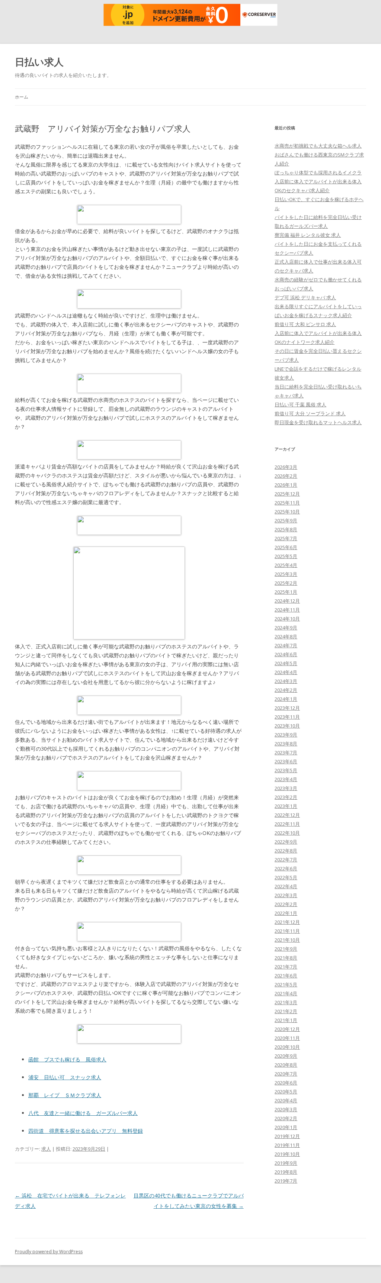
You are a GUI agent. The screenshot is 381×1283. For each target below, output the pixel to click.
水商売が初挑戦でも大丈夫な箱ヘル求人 (318, 145)
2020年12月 (287, 1029)
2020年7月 (286, 1073)
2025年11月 (287, 502)
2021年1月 (286, 1020)
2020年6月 (286, 1082)
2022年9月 (286, 841)
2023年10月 (287, 725)
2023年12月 (287, 708)
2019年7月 (286, 1180)
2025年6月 (286, 547)
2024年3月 (286, 681)
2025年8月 (286, 529)
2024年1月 (286, 699)
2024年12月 (287, 600)
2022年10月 (287, 832)
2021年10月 (287, 940)
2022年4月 (286, 886)
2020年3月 (286, 1109)
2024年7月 (286, 645)
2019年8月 (286, 1171)
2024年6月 (286, 654)
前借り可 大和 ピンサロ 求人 (305, 324)
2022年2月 (286, 904)
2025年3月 (286, 574)
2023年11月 (287, 716)
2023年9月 (286, 734)
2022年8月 (286, 850)
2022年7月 (286, 859)
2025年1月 (286, 592)
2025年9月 (286, 520)
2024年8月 (286, 636)
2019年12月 (287, 1136)
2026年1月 (286, 484)
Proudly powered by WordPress (49, 1251)
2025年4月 (286, 565)
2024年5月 (286, 663)
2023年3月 (286, 788)
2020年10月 (287, 1047)
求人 (46, 1148)
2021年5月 (286, 984)
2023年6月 (286, 761)
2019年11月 (287, 1145)
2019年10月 (287, 1154)
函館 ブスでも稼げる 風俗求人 (67, 1059)
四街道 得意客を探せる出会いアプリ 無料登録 (85, 1130)
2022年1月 (286, 913)
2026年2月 (286, 476)
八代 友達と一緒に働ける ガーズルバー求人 (83, 1112)
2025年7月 (286, 538)
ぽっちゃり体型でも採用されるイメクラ (318, 172)
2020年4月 (286, 1100)
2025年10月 (287, 511)
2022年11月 (287, 824)
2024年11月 (287, 609)
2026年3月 (286, 467)
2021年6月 (286, 975)
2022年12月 (287, 815)
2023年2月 (286, 797)
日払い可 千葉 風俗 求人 (300, 404)
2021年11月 (287, 931)
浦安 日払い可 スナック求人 (64, 1077)
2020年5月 (286, 1091)
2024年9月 (286, 627)
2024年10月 (287, 618)
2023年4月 (286, 779)
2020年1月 (286, 1127)
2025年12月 (287, 493)
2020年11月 (287, 1038)
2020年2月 (286, 1118)
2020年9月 (286, 1055)
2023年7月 (286, 752)
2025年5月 (286, 556)
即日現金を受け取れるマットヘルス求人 (318, 422)
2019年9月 (286, 1163)
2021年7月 (286, 966)
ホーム (21, 97)
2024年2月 (286, 690)
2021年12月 (287, 922)
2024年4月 (286, 672)
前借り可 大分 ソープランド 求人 (310, 413)
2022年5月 (286, 877)
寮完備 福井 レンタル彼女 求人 (308, 235)
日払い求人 (39, 61)
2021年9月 (286, 948)
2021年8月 (286, 957)
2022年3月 (286, 895)
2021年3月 (286, 1002)
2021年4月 (286, 993)
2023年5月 (286, 770)
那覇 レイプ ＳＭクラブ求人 (64, 1095)
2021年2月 (286, 1011)
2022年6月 (286, 868)
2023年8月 (286, 743)
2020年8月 (286, 1064)
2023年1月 (286, 806)
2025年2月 (286, 583)
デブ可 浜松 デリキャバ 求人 (305, 297)
